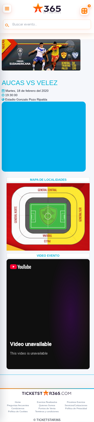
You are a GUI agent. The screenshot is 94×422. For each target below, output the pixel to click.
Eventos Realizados (47, 402)
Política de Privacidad (76, 408)
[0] (84, 11)
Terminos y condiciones (47, 411)
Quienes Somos (47, 405)
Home (18, 402)
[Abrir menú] (7, 8)
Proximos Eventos (76, 402)
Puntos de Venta (47, 408)
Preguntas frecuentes (18, 405)
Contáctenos (17, 408)
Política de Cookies (18, 411)
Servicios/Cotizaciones (76, 405)
